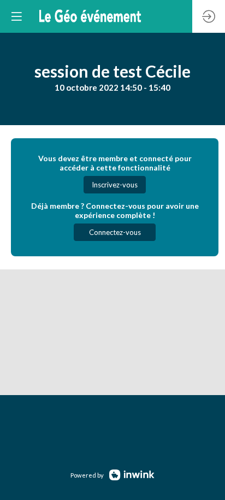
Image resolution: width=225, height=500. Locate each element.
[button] (115, 184)
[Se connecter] (208, 16)
